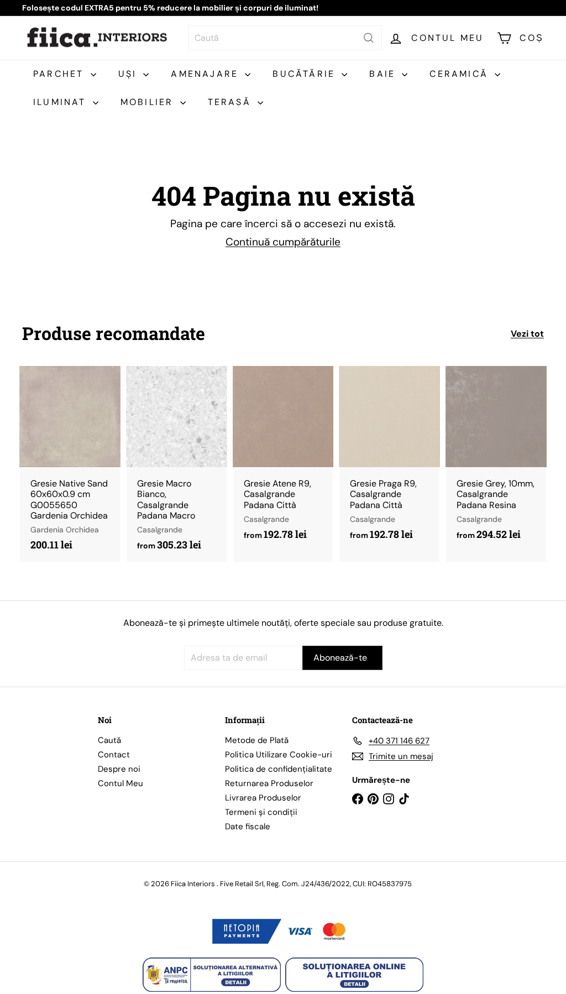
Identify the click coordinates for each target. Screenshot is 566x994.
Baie (384, 74)
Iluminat (61, 102)
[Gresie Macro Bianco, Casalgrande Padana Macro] (176, 464)
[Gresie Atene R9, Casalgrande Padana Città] (283, 458)
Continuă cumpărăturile (283, 242)
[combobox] (285, 37)
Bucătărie (305, 74)
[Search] (368, 37)
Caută (109, 740)
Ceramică (460, 74)
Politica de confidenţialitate (278, 769)
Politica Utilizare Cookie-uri (278, 754)
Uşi (129, 74)
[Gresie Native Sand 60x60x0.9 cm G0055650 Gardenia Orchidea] (69, 464)
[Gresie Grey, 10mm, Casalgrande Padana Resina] (496, 458)
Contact (114, 754)
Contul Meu (120, 783)
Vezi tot (527, 333)
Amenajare (206, 74)
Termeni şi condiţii (261, 812)
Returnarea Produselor (269, 783)
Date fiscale (247, 826)
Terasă (231, 102)
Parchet (60, 74)
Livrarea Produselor (263, 797)
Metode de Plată (257, 740)
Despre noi (119, 769)
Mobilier (148, 102)
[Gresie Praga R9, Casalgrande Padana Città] (389, 458)
